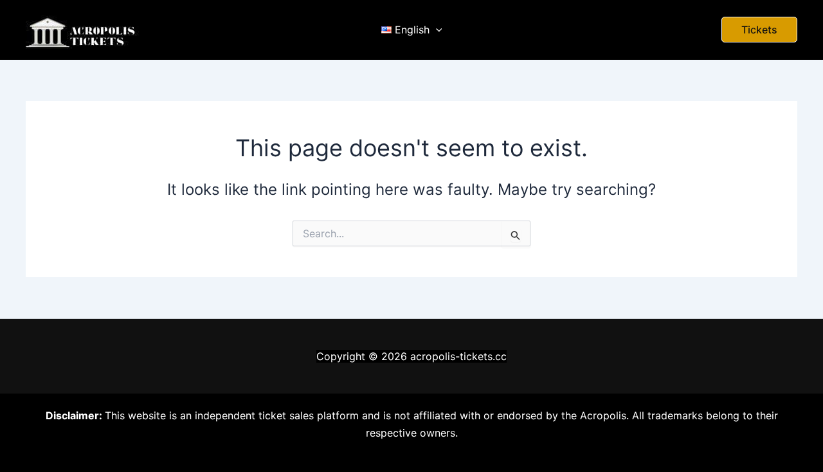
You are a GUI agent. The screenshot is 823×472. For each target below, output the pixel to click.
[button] (759, 29)
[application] (436, 29)
